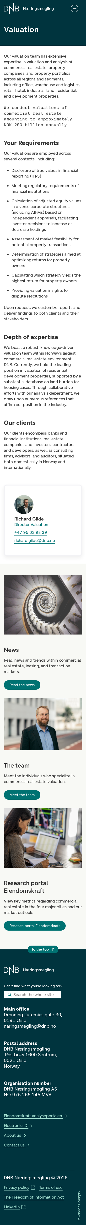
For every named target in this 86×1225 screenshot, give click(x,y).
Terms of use (51, 1187)
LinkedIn (12, 1207)
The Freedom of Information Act (34, 1197)
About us (12, 1135)
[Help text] (74, 8)
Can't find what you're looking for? (33, 986)
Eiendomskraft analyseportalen (33, 1115)
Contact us (14, 1145)
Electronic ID (15, 1125)
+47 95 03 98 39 (30, 532)
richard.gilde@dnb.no (34, 540)
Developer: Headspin (79, 1206)
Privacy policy (16, 1187)
